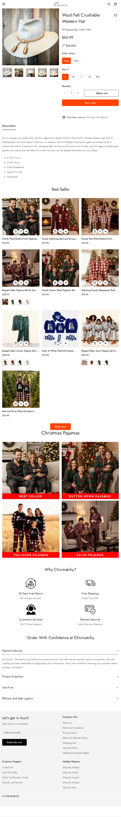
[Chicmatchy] (60, 4)
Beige (66, 60)
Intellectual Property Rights (76, 753)
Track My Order (10, 772)
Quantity (66, 86)
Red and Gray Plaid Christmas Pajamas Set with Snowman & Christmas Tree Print (17, 411)
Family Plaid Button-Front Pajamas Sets (19, 239)
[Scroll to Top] (115, 800)
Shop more (60, 426)
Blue (20, 302)
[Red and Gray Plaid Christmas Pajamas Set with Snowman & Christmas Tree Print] (21, 389)
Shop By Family (70, 772)
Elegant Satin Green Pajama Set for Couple (20, 351)
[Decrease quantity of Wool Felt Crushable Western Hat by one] (65, 93)
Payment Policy (70, 748)
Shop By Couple (71, 777)
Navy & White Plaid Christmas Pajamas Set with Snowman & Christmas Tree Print (57, 351)
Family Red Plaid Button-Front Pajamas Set (96, 239)
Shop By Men (69, 787)
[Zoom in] (52, 14)
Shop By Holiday (71, 767)
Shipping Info (69, 743)
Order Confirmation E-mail (15, 777)
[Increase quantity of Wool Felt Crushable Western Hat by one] (78, 93)
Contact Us (7, 767)
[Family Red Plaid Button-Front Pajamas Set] (100, 216)
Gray (76, 60)
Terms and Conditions (73, 728)
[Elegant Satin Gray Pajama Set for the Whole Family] (100, 328)
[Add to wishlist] (115, 15)
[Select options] (15, 231)
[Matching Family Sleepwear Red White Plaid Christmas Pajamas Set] (100, 268)
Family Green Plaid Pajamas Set (58, 290)
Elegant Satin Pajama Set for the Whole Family (18, 290)
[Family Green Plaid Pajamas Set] (60, 268)
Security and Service (12, 782)
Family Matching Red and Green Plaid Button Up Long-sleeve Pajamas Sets (59, 239)
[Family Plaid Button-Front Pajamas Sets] (21, 216)
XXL (98, 76)
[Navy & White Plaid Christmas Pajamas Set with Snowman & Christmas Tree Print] (60, 328)
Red (5, 302)
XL (90, 76)
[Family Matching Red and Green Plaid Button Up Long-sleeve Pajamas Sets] (60, 216)
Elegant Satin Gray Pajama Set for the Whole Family (99, 351)
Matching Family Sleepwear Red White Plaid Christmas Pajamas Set (99, 290)
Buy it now (90, 102)
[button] (115, 4)
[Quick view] (26, 231)
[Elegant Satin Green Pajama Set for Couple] (21, 328)
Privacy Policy (70, 733)
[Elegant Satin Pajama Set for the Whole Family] (21, 268)
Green (12, 302)
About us (67, 722)
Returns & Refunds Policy (75, 738)
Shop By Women (71, 782)
